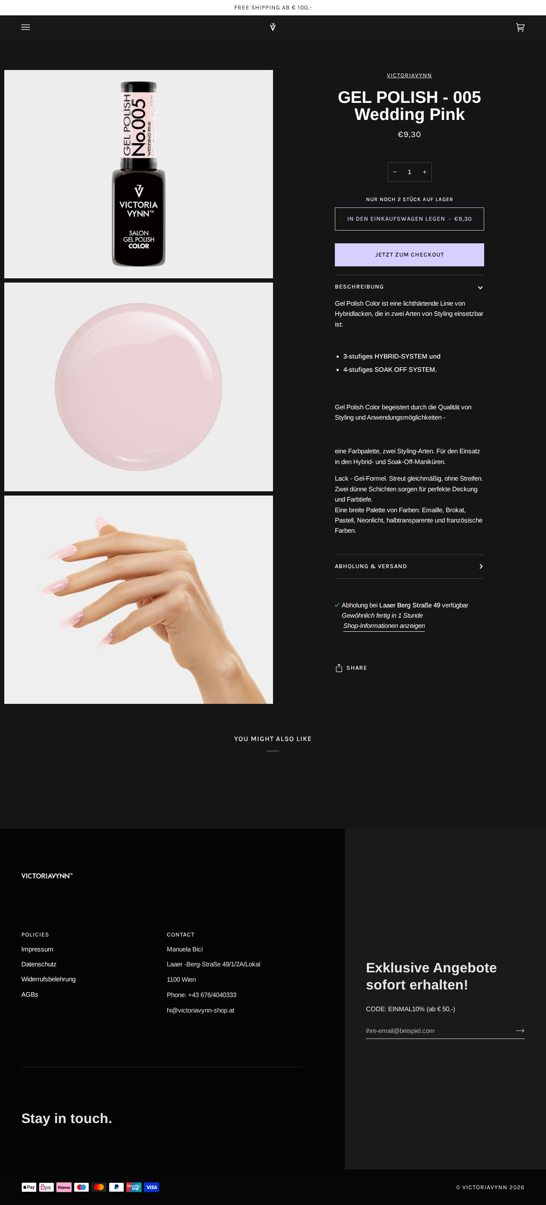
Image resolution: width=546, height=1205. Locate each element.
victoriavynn (409, 75)
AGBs (29, 994)
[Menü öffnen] (34, 27)
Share (356, 667)
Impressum (37, 949)
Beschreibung (359, 286)
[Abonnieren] (513, 1030)
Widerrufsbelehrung (48, 979)
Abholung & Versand (371, 566)
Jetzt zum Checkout (409, 254)
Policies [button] (35, 934)
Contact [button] (181, 934)
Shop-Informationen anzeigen (384, 625)
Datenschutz (39, 964)
